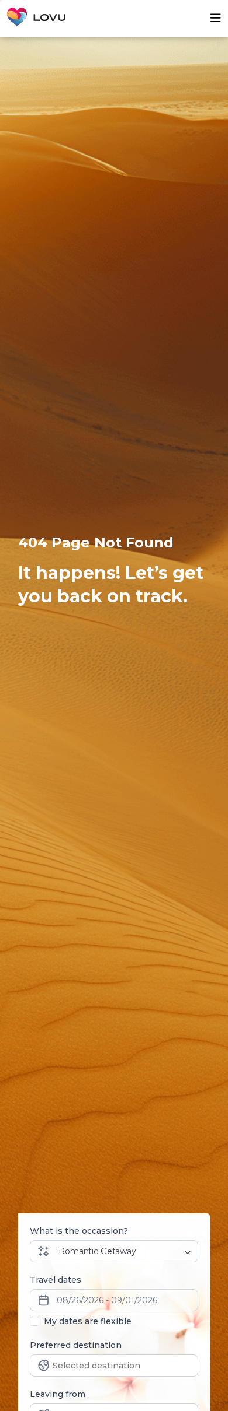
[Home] (36, 18)
